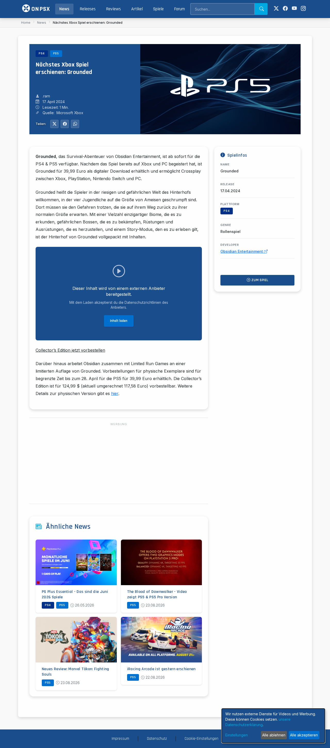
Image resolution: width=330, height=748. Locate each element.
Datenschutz (157, 738)
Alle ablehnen (273, 735)
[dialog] (273, 726)
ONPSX (40, 9)
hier (114, 393)
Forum (179, 9)
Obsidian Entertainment (242, 251)
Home (25, 22)
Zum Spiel (259, 280)
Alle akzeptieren (304, 735)
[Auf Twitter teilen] (54, 124)
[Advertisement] (118, 463)
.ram (46, 96)
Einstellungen (236, 735)
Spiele (158, 9)
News (64, 9)
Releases (88, 9)
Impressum (120, 738)
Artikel (137, 9)
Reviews (113, 9)
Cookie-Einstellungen (201, 738)
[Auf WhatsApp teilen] (75, 124)
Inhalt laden (118, 320)
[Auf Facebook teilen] (65, 124)
